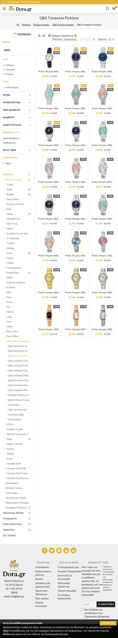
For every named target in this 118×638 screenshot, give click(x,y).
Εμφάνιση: (102, 39)
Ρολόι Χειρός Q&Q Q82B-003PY (49, 182)
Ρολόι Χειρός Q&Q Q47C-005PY (49, 329)
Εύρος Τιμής (9, 150)
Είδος (6, 81)
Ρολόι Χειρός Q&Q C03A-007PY (49, 71)
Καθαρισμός (25, 34)
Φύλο (5, 59)
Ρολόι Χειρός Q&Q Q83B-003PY (103, 219)
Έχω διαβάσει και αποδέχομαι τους (96, 613)
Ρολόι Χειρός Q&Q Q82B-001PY (103, 182)
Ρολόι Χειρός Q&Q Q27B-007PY (76, 256)
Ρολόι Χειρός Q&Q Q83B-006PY (49, 219)
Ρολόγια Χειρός (41, 24)
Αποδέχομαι (109, 623)
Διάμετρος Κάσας (12, 125)
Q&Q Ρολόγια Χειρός (63, 24)
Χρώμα (6, 95)
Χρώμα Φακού (10, 157)
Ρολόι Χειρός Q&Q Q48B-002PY (103, 256)
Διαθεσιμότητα (11, 132)
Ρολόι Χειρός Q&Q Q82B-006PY (76, 145)
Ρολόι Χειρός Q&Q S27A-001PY (103, 292)
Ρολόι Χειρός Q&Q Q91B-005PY (76, 71)
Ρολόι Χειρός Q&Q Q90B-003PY (49, 108)
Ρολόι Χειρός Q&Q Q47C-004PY (76, 329)
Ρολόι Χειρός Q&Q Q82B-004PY (103, 145)
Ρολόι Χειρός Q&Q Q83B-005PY (76, 219)
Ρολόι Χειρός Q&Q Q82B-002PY (76, 182)
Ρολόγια (26, 24)
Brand (6, 42)
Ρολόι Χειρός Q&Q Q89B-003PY (76, 108)
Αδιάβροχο (8, 117)
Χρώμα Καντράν (11, 102)
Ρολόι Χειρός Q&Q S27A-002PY (76, 292)
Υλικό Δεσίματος (11, 110)
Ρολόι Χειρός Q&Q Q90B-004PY (103, 71)
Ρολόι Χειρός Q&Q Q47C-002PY (103, 329)
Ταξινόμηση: (57, 39)
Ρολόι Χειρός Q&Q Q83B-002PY (49, 256)
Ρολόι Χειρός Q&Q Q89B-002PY (103, 108)
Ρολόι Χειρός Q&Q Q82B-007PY (49, 145)
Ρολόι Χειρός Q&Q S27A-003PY (49, 292)
